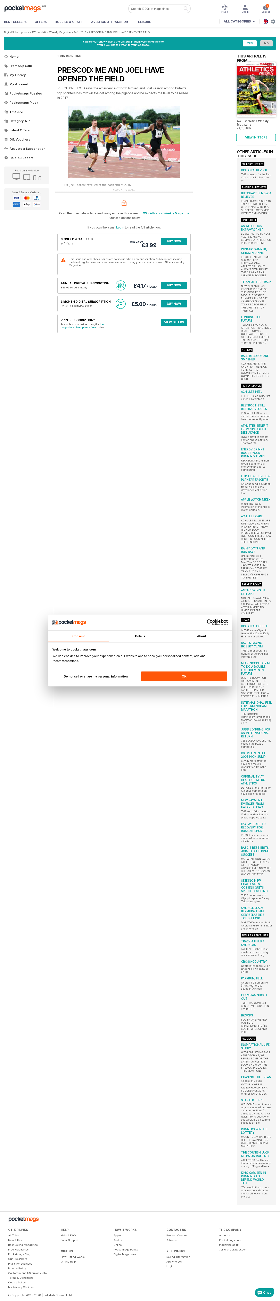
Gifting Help (68, 1261)
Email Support (69, 1240)
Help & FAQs (69, 1235)
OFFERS (41, 22)
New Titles (15, 1240)
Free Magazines (18, 1249)
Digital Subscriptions (16, 32)
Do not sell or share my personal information (96, 676)
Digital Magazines (125, 1254)
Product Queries (176, 1235)
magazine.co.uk (229, 1244)
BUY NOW (174, 241)
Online (118, 1244)
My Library (17, 75)
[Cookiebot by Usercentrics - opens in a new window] (210, 622)
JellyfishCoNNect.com (233, 1249)
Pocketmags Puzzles (25, 93)
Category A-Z (19, 121)
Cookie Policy (17, 1282)
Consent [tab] (78, 636)
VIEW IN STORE (256, 137)
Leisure (144, 22)
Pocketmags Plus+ (23, 103)
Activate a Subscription (27, 149)
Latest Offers (19, 130)
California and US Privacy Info (27, 1273)
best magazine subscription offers (83, 326)
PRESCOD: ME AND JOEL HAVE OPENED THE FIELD (119, 32)
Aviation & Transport (110, 22)
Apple (117, 1235)
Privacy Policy (17, 1268)
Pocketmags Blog (19, 1254)
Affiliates (172, 1240)
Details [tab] (140, 636)
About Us (225, 1235)
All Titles (13, 1235)
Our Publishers (17, 1258)
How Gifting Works (73, 1256)
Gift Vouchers (19, 139)
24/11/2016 (80, 32)
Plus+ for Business (20, 1263)
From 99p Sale (20, 66)
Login (120, 227)
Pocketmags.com (230, 1240)
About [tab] (201, 636)
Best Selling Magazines (23, 1244)
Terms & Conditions (20, 1277)
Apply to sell (174, 1261)
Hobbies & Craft (69, 22)
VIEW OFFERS (174, 322)
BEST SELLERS (15, 22)
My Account (18, 84)
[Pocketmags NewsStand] (24, 8)
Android (119, 1240)
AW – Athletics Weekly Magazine (51, 32)
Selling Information (178, 1256)
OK (184, 676)
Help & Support (21, 158)
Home (14, 57)
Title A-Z (16, 112)
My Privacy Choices (21, 1287)
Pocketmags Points (126, 1249)
